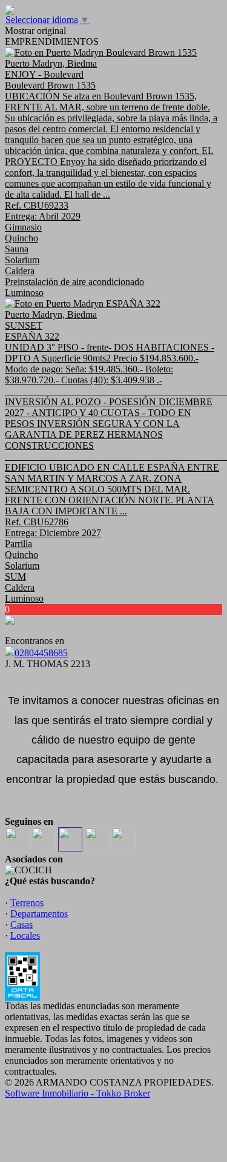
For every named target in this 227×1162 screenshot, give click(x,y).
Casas (21, 924)
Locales (25, 935)
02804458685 (41, 653)
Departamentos (39, 913)
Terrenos (27, 903)
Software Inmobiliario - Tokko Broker (77, 1093)
